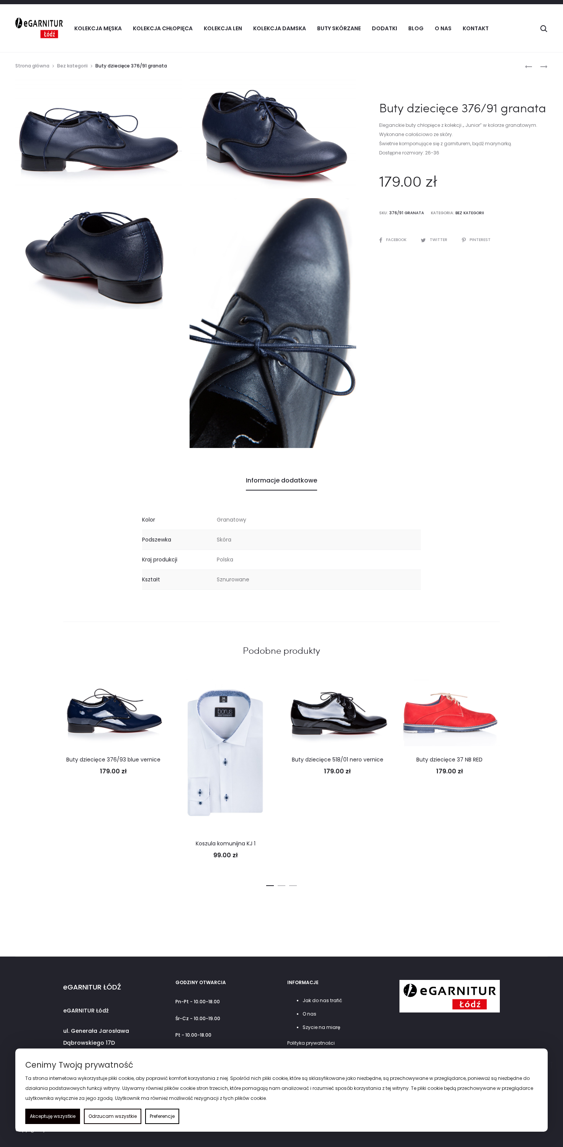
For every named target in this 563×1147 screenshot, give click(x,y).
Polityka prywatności (311, 1043)
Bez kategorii (72, 65)
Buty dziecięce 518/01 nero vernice (337, 759)
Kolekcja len (223, 28)
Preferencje (162, 1116)
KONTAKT (476, 28)
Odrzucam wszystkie (112, 1116)
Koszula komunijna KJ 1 (225, 843)
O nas (443, 28)
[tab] (281, 480)
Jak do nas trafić (322, 1000)
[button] (270, 884)
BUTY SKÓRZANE (339, 28)
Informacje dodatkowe (281, 480)
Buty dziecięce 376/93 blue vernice (113, 759)
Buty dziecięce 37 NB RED (449, 759)
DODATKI (384, 28)
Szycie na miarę (321, 1027)
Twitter (439, 240)
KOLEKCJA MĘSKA (98, 28)
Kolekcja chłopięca (163, 28)
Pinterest (480, 240)
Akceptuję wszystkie (52, 1116)
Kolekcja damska (279, 28)
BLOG (416, 28)
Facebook (397, 240)
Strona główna (32, 65)
